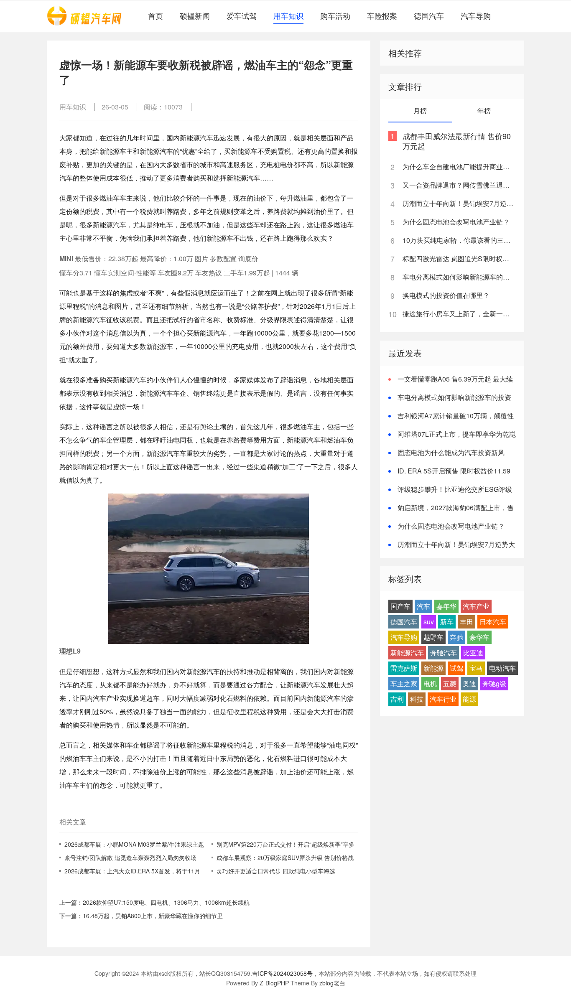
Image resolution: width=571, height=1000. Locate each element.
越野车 (433, 637)
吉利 (397, 699)
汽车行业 (443, 699)
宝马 (476, 668)
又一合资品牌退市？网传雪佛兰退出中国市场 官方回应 (459, 185)
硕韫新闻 (195, 15)
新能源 (433, 668)
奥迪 (469, 683)
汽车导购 (476, 15)
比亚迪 (473, 652)
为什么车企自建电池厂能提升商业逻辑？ (459, 166)
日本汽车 (492, 621)
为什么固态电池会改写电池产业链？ (456, 221)
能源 (469, 699)
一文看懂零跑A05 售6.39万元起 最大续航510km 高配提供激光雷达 (450, 384)
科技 (416, 699)
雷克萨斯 (403, 668)
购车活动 (335, 15)
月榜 (420, 110)
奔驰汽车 (443, 652)
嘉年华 (446, 606)
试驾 (456, 668)
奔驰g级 (494, 683)
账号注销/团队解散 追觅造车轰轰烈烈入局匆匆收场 (130, 857)
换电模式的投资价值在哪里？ (446, 295)
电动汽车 (502, 668)
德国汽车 (429, 15)
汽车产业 (476, 606)
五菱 (449, 683)
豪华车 (479, 637)
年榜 (484, 110)
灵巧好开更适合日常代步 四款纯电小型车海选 (276, 871)
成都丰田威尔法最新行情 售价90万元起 (457, 141)
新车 (447, 621)
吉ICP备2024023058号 (282, 973)
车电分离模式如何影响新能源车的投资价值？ (459, 277)
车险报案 (382, 15)
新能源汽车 (407, 652)
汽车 (423, 606)
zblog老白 (332, 983)
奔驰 (456, 637)
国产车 (400, 606)
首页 (155, 15)
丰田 (466, 621)
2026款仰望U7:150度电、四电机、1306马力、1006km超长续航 (166, 902)
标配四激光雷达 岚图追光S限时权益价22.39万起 (459, 258)
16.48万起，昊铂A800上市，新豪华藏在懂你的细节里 (153, 915)
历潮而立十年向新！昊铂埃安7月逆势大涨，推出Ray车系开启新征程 (459, 203)
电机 (430, 683)
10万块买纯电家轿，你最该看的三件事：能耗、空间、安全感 (459, 240)
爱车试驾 (242, 15)
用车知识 (288, 15)
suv (428, 621)
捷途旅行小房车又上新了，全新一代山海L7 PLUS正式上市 (459, 313)
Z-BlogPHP (274, 983)
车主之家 (403, 683)
